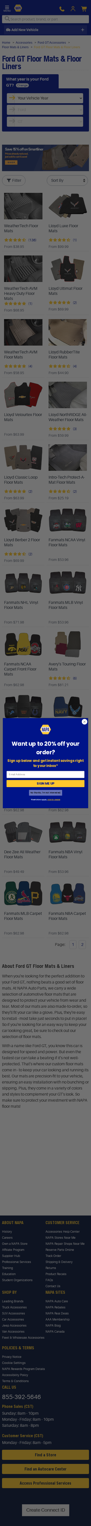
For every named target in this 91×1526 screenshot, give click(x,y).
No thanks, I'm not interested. (45, 792)
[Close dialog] (84, 721)
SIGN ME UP (45, 783)
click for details (53, 799)
